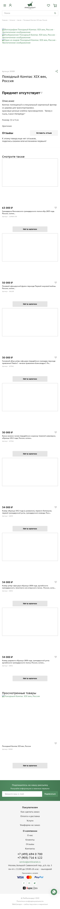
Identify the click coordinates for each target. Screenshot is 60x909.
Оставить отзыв (44, 133)
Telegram (35, 883)
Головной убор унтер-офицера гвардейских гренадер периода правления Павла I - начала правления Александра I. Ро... (28, 362)
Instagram (29, 883)
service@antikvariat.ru (30, 862)
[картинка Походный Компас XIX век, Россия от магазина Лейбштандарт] (30, 718)
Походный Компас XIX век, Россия (16, 746)
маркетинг (43, 904)
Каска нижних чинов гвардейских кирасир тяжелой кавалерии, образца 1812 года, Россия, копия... (29, 437)
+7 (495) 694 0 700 (30, 854)
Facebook (24, 883)
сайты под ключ (30, 904)
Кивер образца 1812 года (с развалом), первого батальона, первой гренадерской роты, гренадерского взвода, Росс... (27, 512)
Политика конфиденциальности (30, 901)
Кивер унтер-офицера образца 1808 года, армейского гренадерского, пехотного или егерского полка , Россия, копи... (29, 587)
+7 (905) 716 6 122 (30, 857)
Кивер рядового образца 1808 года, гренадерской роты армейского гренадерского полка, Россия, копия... (25, 661)
